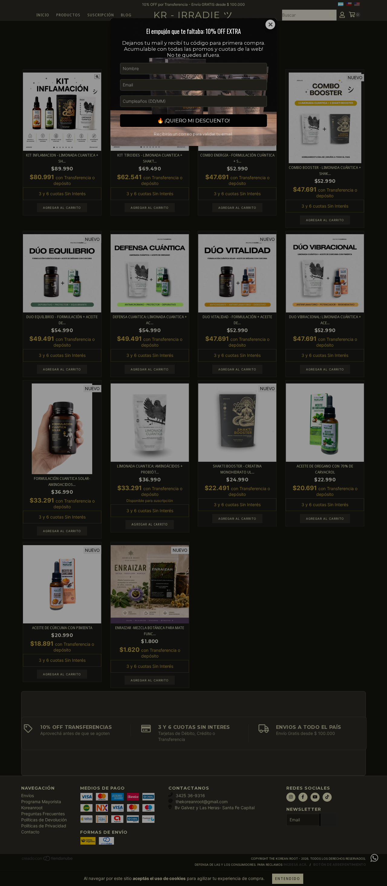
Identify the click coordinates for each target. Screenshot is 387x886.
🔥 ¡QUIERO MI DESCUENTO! (193, 121)
